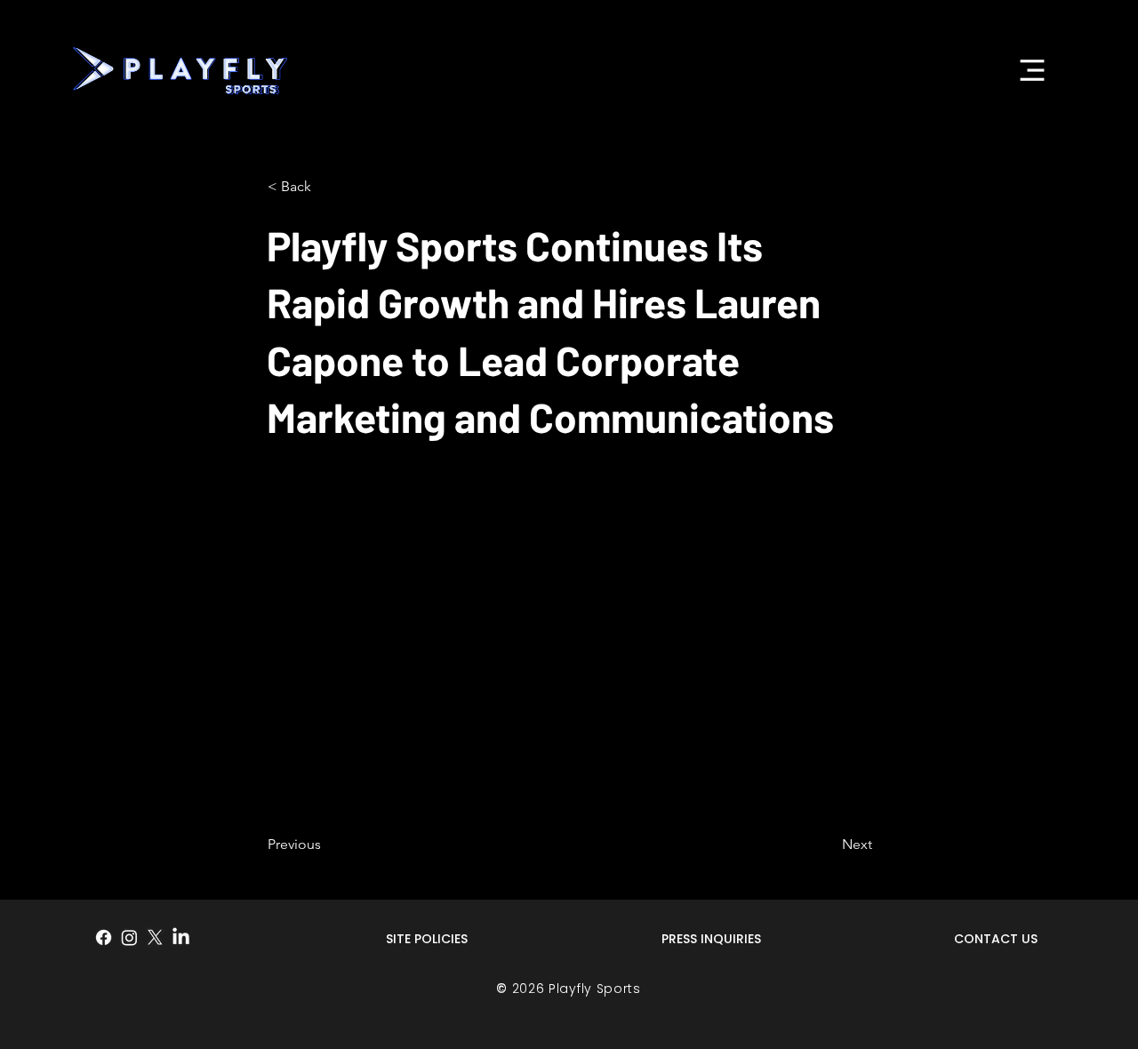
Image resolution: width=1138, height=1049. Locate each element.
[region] (427, 948)
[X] (155, 937)
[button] (326, 186)
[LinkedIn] (181, 937)
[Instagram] (129, 937)
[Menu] (1031, 70)
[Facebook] (103, 937)
